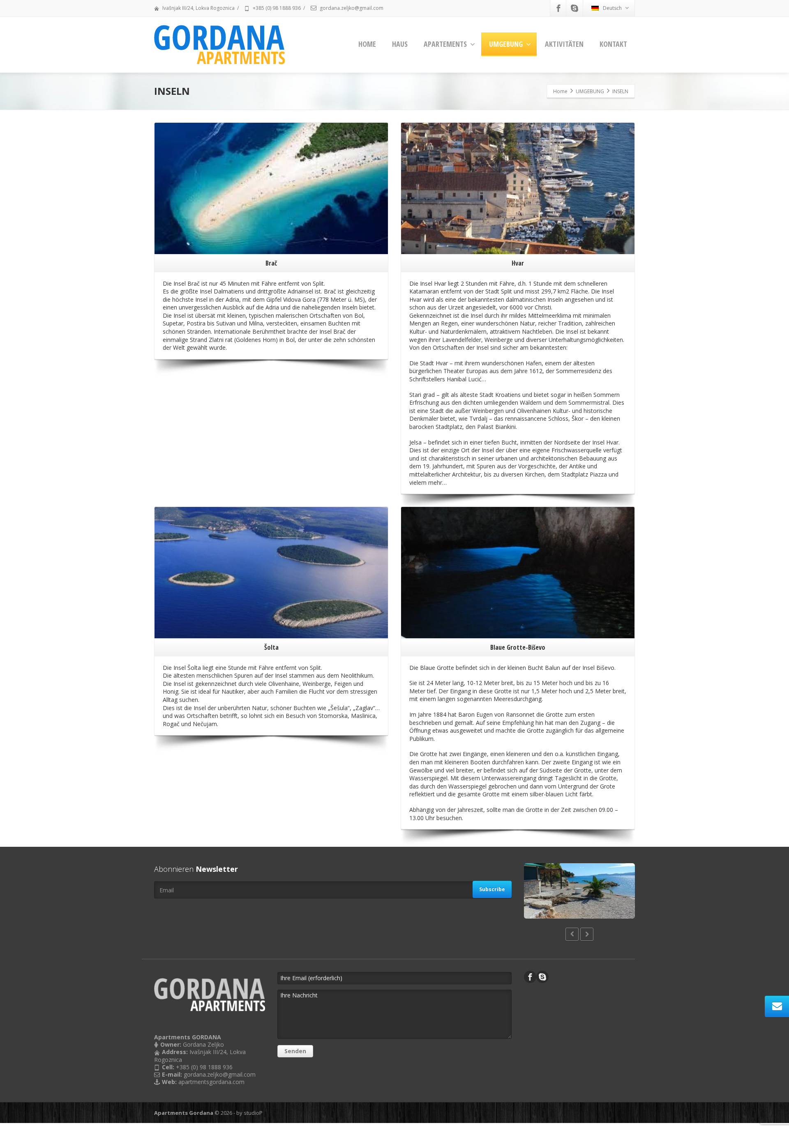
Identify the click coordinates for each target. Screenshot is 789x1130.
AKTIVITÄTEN (564, 44)
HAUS (400, 44)
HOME (367, 44)
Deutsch (612, 8)
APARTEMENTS (445, 44)
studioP (253, 1112)
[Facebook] (558, 8)
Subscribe (492, 889)
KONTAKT (613, 44)
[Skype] (574, 8)
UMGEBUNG (506, 44)
